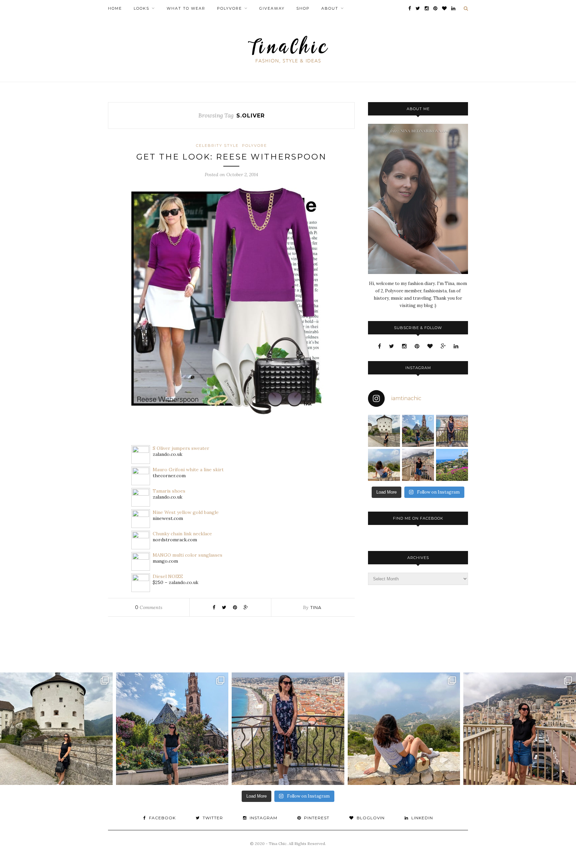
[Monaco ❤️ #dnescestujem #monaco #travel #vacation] (418, 465)
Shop (303, 8)
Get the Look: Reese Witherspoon (231, 157)
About (329, 8)
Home (115, 8)
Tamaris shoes (169, 491)
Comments (148, 607)
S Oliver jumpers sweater (181, 448)
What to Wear (186, 8)
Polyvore (229, 8)
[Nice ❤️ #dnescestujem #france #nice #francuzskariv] (452, 431)
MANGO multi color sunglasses (187, 555)
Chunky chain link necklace (182, 534)
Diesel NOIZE (168, 576)
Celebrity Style (217, 145)
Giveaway (272, 8)
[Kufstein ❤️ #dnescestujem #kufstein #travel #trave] (384, 431)
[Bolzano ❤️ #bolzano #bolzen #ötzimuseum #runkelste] (418, 431)
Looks (141, 8)
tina (315, 607)
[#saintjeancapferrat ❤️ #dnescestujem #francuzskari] (452, 465)
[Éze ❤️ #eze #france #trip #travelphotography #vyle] (384, 465)
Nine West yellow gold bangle (186, 512)
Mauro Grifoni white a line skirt (188, 470)
